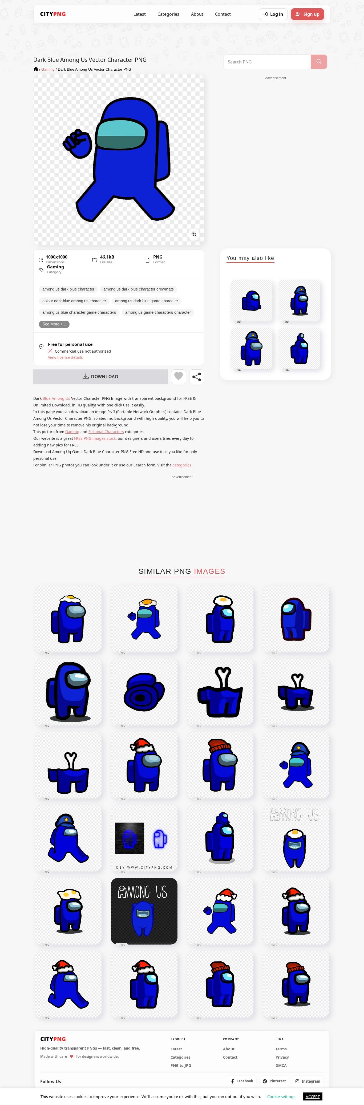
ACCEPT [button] (313, 1096)
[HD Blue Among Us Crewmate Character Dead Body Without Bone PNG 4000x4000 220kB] (144, 692)
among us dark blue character (68, 289)
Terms (281, 1049)
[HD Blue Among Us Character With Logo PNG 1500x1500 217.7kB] (144, 911)
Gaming (55, 267)
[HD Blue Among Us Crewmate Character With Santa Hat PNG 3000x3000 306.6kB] (144, 765)
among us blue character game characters (79, 312)
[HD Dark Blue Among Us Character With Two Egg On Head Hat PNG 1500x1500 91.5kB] (68, 911)
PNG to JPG (181, 1065)
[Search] (319, 62)
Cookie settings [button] (281, 1096)
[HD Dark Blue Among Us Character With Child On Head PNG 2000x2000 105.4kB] (220, 838)
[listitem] (242, 1081)
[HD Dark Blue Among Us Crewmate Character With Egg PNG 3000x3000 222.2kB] (68, 619)
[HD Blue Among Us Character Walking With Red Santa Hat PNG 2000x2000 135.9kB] (68, 984)
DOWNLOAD (105, 376)
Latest (140, 14)
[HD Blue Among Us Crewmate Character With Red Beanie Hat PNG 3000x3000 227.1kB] (220, 765)
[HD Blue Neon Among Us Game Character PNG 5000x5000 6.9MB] (144, 838)
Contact (223, 14)
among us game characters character (158, 312)
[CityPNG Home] (53, 14)
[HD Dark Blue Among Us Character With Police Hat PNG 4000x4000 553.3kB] (296, 765)
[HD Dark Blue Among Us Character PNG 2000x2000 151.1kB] (296, 619)
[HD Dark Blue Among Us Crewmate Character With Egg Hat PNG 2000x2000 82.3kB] (220, 619)
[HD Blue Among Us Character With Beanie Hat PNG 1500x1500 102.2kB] (296, 984)
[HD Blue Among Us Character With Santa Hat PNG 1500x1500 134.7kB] (296, 911)
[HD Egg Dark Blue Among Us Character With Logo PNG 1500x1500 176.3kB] (296, 838)
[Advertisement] (276, 160)
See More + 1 (54, 324)
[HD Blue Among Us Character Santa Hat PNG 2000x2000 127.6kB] (144, 984)
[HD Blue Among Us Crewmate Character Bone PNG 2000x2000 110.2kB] (220, 692)
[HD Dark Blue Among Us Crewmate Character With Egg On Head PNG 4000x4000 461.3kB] (144, 619)
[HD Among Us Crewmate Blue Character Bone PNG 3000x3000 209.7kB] (68, 765)
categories (182, 464)
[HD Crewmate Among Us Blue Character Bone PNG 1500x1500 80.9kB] (296, 692)
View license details (65, 357)
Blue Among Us (56, 398)
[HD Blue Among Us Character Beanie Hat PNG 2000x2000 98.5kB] (220, 984)
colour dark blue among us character (74, 301)
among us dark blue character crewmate (138, 289)
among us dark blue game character (146, 301)
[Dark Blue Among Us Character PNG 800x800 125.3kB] (68, 692)
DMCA (281, 1065)
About (197, 14)
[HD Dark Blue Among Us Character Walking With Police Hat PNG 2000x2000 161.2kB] (68, 838)
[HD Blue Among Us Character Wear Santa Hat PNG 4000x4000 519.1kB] (220, 911)
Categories (168, 14)
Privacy (282, 1057)
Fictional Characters (106, 431)
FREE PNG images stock (95, 438)
